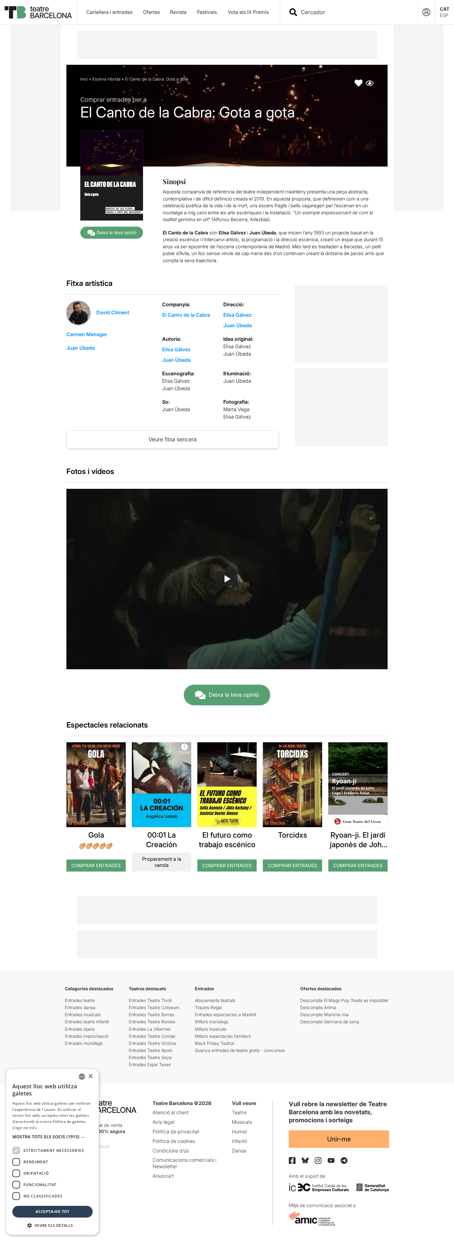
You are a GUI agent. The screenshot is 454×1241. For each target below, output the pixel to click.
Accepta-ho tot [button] (52, 1211)
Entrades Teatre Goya (150, 1057)
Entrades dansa (80, 1007)
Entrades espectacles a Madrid (225, 1014)
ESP (444, 15)
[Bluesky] (305, 1160)
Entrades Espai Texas (150, 1064)
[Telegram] (344, 1160)
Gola (96, 835)
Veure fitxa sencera (173, 439)
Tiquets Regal (208, 1007)
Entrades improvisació (86, 1036)
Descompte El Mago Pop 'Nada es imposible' (344, 1000)
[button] (52, 1137)
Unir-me (339, 1139)
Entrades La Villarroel (149, 1029)
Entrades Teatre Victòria (152, 1043)
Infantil (239, 1141)
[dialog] (52, 1152)
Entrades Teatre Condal (152, 1036)
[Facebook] (292, 1160)
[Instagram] (318, 1160)
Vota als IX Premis (248, 12)
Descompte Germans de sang (329, 1021)
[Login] (426, 12)
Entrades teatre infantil (87, 1021)
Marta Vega (236, 409)
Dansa (239, 1151)
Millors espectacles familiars (223, 1036)
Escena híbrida (106, 78)
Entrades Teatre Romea (152, 1021)
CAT (444, 9)
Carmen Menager (86, 334)
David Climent (112, 312)
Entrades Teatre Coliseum (154, 1007)
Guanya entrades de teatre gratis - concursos (240, 1050)
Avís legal (163, 1122)
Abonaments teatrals (215, 1000)
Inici (84, 78)
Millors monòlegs (211, 1021)
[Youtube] (331, 1160)
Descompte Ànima (318, 1007)
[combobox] (354, 12)
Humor (239, 1131)
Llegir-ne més (24, 1127)
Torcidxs (292, 835)
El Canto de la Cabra (186, 315)
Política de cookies (174, 1141)
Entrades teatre (80, 1000)
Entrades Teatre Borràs (151, 1014)
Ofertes (151, 12)
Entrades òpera (80, 1029)
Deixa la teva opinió (116, 232)
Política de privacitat (176, 1131)
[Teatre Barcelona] (38, 12)
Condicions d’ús (171, 1151)
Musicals (242, 1122)
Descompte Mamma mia (324, 1014)
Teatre (239, 1112)
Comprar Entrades (96, 865)
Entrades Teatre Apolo (150, 1050)
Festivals (207, 12)
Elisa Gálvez (237, 315)
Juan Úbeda (80, 348)
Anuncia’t (163, 1176)
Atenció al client (171, 1112)
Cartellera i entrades (109, 12)
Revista (178, 12)
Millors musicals (210, 1029)
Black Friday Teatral (214, 1043)
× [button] (90, 1076)
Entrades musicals (83, 1014)
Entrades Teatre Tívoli (150, 1000)
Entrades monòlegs (84, 1043)
